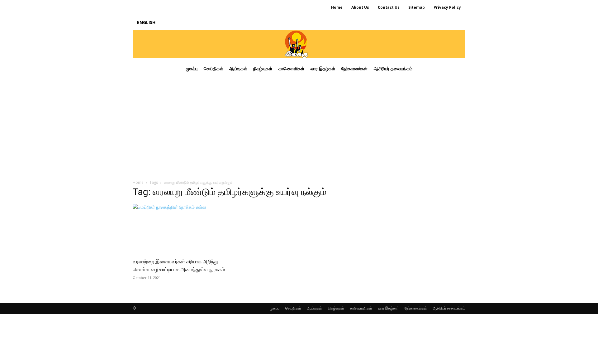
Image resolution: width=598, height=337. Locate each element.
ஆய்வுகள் (314, 308)
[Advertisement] (299, 126)
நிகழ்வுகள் (336, 308)
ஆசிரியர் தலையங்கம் (449, 308)
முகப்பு (274, 308)
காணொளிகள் (361, 308)
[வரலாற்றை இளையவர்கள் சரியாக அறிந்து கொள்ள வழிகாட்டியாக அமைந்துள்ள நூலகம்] (183, 229)
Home (138, 182)
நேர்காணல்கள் (416, 308)
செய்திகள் (293, 308)
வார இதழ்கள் (388, 308)
